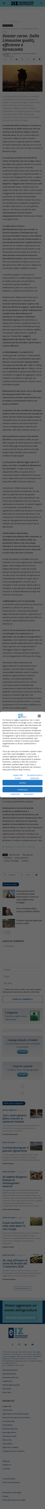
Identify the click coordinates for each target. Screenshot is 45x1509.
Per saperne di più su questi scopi (34, 776)
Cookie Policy (15, 794)
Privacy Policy (28, 794)
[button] (39, 716)
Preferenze (23, 789)
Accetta (22, 782)
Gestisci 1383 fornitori (18, 776)
